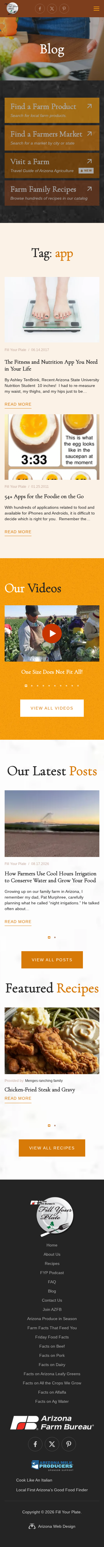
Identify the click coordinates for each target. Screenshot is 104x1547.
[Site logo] (52, 1217)
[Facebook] (40, 9)
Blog (52, 1291)
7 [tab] (60, 685)
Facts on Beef (52, 1346)
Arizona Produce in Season (52, 1318)
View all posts (52, 960)
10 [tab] (78, 685)
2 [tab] (31, 685)
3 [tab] (37, 685)
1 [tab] (26, 686)
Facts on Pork (52, 1355)
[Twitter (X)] (52, 9)
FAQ (52, 1282)
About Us (52, 1254)
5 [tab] (49, 685)
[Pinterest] (64, 9)
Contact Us (52, 1300)
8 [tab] (66, 685)
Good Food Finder (71, 1490)
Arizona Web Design (56, 1526)
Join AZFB (52, 1309)
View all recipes (52, 1148)
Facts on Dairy (52, 1364)
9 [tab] (72, 685)
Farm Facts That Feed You (52, 1328)
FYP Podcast (52, 1272)
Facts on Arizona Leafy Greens (52, 1373)
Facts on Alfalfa (52, 1392)
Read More (18, 404)
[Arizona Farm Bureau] (52, 1422)
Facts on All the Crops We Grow (52, 1383)
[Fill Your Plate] (11, 8)
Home (52, 1245)
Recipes (52, 1263)
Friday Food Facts (52, 1337)
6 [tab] (54, 685)
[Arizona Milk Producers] (52, 1465)
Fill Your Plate (68, 1512)
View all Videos (52, 708)
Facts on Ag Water (52, 1401)
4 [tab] (43, 685)
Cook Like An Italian (34, 1480)
